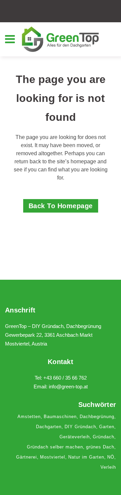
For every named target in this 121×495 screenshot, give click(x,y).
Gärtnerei (26, 457)
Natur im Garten (86, 457)
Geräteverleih (74, 436)
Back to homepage (61, 206)
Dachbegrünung (97, 416)
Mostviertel (52, 457)
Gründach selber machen (55, 446)
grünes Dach (100, 446)
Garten (106, 426)
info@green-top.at (68, 386)
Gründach (103, 436)
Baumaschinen (60, 416)
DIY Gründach (80, 426)
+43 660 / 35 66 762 (65, 378)
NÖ (110, 457)
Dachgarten (49, 426)
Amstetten (29, 416)
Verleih (108, 467)
